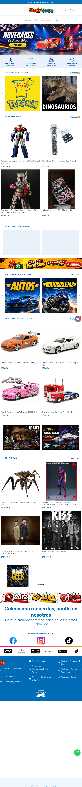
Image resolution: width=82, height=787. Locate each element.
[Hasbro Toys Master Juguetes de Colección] (31, 651)
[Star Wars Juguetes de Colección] (59, 93)
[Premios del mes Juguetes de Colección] (21, 242)
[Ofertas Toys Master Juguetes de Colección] (20, 576)
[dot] (39, 584)
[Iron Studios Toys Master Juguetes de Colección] (49, 437)
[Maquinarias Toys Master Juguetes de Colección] (22, 295)
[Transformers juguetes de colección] (22, 93)
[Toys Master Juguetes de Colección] (41, 693)
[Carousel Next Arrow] (79, 93)
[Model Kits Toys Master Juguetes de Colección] (59, 295)
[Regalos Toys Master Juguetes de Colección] (66, 576)
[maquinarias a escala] (41, 39)
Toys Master (36, 786)
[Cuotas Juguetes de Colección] (60, 242)
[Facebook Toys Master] (13, 641)
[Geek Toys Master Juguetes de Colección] (43, 576)
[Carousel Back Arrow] (2, 93)
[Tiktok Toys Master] (69, 641)
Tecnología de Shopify (48, 786)
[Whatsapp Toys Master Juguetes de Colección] (41, 263)
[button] (7, 10)
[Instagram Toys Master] (41, 641)
